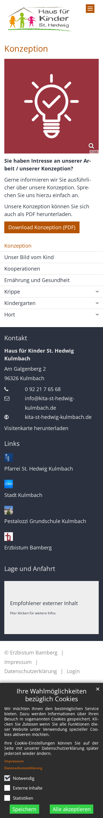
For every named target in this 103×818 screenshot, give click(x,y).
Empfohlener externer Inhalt (44, 603)
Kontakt (15, 338)
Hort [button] (9, 314)
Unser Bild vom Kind (29, 257)
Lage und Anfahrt (29, 568)
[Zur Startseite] (38, 18)
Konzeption (26, 48)
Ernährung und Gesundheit (37, 280)
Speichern (24, 809)
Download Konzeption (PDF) (41, 227)
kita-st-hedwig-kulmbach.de (58, 416)
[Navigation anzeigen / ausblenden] (90, 8)
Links (11, 443)
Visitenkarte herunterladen (36, 428)
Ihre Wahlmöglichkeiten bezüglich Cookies (52, 695)
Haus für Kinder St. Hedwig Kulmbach (39, 354)
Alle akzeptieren (72, 809)
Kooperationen (22, 268)
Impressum (14, 761)
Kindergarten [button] (19, 303)
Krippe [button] (12, 291)
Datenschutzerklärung (23, 767)
